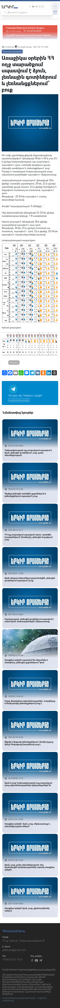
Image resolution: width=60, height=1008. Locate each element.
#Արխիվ (14, 362)
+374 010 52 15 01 (12, 959)
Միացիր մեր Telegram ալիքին (25, 395)
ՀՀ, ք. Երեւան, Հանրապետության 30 (23, 940)
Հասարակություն (34, 31)
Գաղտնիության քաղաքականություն (18, 998)
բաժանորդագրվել (19, 400)
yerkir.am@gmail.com (14, 950)
